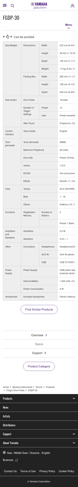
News (5, 407)
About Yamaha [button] (10, 443)
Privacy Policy (47, 471)
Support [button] (7, 434)
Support (37, 353)
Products (50, 386)
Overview (37, 335)
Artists (6, 416)
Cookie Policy (66, 471)
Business (8, 460)
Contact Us (10, 471)
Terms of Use (28, 471)
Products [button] (7, 398)
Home (6, 386)
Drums (39, 386)
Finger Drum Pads (15, 390)
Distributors (9, 425)
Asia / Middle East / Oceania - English (28, 453)
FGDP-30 (32, 390)
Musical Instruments (22, 386)
